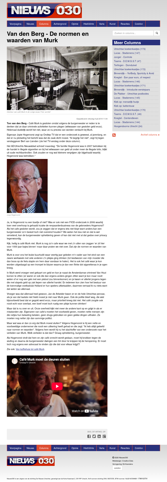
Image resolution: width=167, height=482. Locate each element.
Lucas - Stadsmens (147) (127, 53)
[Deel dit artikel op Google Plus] (103, 437)
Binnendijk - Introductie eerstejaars (132, 89)
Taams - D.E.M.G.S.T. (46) (128, 114)
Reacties (125, 23)
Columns (43, 23)
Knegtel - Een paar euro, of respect (132, 77)
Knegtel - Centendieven (126, 118)
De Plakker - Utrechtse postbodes (131, 93)
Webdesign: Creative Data (122, 460)
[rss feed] (114, 135)
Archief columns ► (150, 134)
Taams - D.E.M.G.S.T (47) (127, 61)
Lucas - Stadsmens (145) (127, 97)
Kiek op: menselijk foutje (126, 101)
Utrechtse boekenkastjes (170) (130, 109)
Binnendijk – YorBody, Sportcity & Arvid (134, 73)
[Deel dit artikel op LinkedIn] (98, 437)
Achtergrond (60, 23)
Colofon (139, 23)
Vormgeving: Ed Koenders (122, 464)
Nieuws (30, 23)
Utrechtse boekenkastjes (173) (130, 48)
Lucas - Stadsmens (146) (127, 81)
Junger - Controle (123, 57)
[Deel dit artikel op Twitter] (93, 437)
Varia (101, 23)
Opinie (75, 23)
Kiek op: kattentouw (124, 105)
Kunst (112, 23)
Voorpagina (15, 23)
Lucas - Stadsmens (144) (127, 122)
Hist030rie (89, 23)
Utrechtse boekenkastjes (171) (130, 85)
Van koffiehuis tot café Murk (30, 349)
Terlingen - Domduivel (125, 65)
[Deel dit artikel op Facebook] (88, 437)
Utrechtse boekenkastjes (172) (130, 69)
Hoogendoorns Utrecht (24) (128, 126)
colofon (117, 468)
